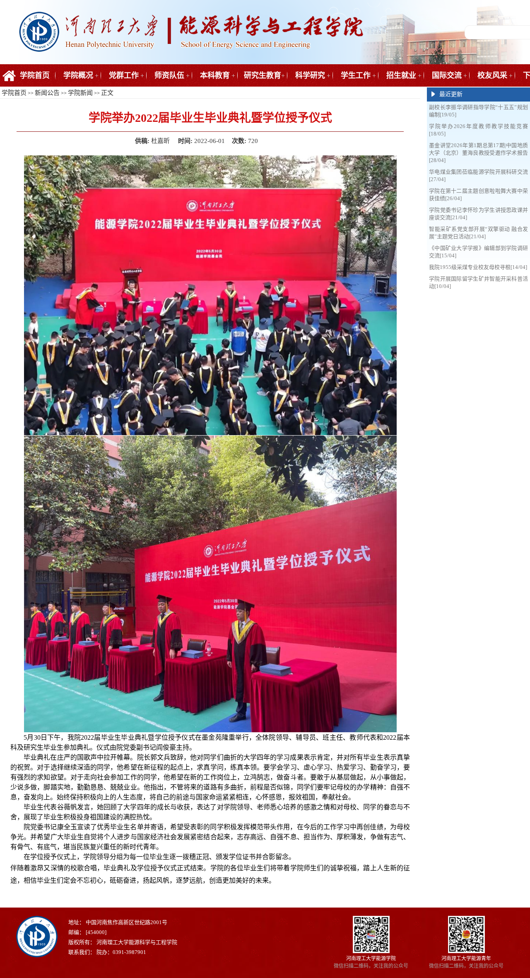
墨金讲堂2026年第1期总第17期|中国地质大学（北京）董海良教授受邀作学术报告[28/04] (478, 152)
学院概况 (78, 75)
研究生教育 (262, 75)
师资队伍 (169, 75)
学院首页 (35, 75)
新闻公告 (47, 93)
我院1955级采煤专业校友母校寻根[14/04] (478, 267)
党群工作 (124, 75)
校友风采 (492, 75)
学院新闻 (80, 93)
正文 (107, 93)
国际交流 (447, 75)
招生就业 (401, 75)
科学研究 (310, 75)
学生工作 (356, 75)
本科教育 (215, 75)
